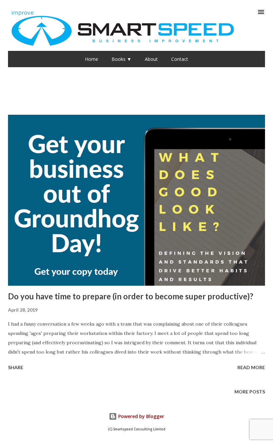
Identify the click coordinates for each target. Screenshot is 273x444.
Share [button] (15, 367)
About (151, 59)
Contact (179, 59)
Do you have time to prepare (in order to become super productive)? (130, 296)
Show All (248, 92)
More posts (249, 391)
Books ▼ (122, 59)
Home (91, 59)
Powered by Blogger (140, 416)
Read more (251, 367)
